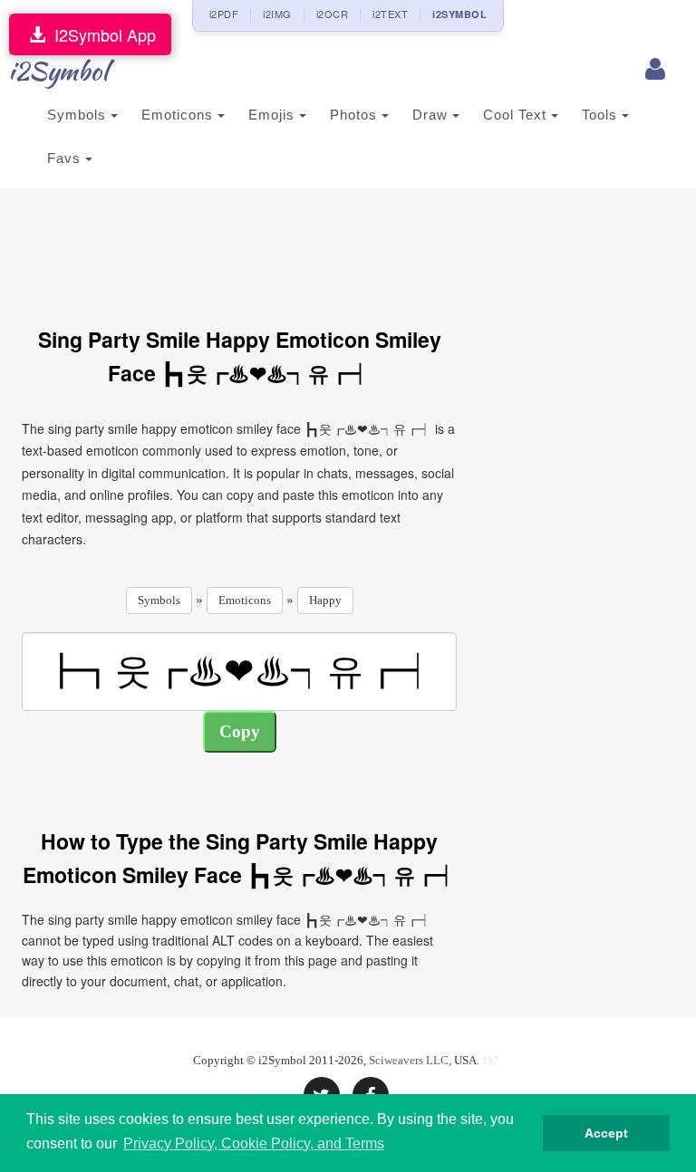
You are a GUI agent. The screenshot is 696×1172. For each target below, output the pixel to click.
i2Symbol (58, 71)
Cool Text (517, 114)
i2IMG (277, 13)
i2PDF (224, 13)
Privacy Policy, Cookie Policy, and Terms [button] (253, 1143)
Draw (432, 114)
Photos (356, 114)
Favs (66, 158)
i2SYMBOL (459, 14)
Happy (325, 600)
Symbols (79, 114)
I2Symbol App (100, 34)
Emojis (273, 114)
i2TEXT (390, 13)
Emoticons (179, 114)
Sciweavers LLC (409, 1060)
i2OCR (332, 13)
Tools (602, 114)
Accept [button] (606, 1133)
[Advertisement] (352, 247)
